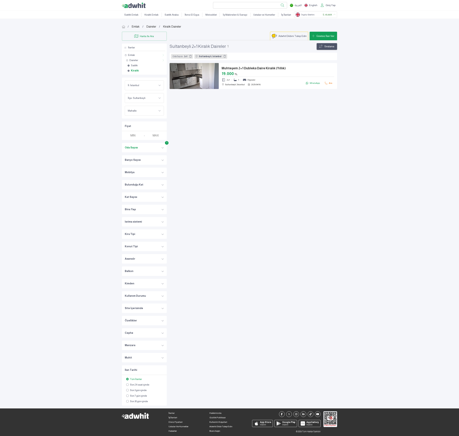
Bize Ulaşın (214, 431)
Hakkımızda (215, 413)
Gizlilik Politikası (217, 417)
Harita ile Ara (147, 36)
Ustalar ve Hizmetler (264, 14)
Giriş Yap (331, 5)
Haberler (173, 431)
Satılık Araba (172, 14)
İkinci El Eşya (192, 14)
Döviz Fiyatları (176, 422)
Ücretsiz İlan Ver (325, 36)
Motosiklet (211, 14)
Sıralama (329, 46)
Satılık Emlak (131, 14)
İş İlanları (286, 14)
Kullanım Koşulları (218, 422)
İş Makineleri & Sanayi (235, 14)
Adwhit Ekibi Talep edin (220, 426)
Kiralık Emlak (151, 14)
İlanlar (172, 413)
